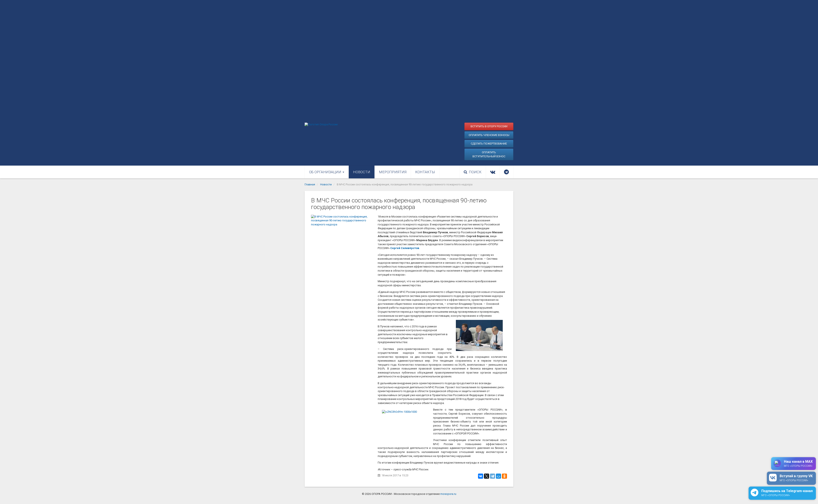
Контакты (425, 172)
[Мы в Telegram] (506, 172)
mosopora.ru (448, 493)
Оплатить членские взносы (489, 135)
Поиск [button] (475, 172)
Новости (361, 172)
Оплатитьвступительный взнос (488, 154)
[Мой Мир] (498, 476)
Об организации (325, 172)
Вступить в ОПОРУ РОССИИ (489, 126)
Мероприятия (392, 172)
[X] (486, 476)
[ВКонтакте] (480, 476)
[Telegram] (492, 476)
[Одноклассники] (504, 476)
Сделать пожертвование (489, 143)
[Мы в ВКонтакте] (493, 172)
